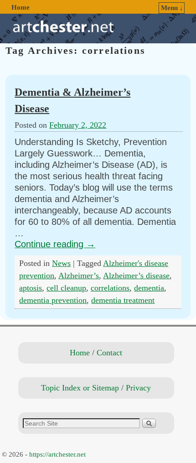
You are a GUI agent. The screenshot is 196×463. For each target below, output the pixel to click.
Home (20, 7)
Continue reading (55, 244)
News (61, 263)
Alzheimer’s (78, 275)
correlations (110, 287)
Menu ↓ (172, 7)
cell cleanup (66, 287)
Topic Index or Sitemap (80, 387)
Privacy (138, 387)
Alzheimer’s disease (136, 275)
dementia (149, 287)
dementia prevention (53, 300)
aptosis (30, 287)
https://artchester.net (57, 454)
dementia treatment (123, 300)
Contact (109, 352)
